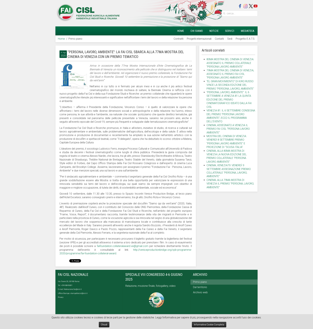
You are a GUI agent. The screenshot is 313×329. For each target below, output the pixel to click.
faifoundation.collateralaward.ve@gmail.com (122, 246)
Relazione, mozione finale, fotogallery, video (150, 285)
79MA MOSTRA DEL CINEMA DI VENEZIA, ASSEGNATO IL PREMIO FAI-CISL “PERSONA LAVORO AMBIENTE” (230, 74)
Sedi (229, 38)
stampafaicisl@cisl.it (79, 293)
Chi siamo (197, 30)
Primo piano (200, 281)
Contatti (219, 38)
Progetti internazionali (199, 38)
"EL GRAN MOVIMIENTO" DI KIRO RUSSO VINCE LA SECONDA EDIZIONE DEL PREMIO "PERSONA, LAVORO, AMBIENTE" (230, 85)
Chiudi (104, 324)
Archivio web (200, 292)
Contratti (178, 38)
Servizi (229, 30)
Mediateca (247, 30)
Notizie (214, 30)
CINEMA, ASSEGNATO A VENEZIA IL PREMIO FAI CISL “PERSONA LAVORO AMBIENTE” (228, 129)
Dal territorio (200, 287)
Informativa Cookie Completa (209, 324)
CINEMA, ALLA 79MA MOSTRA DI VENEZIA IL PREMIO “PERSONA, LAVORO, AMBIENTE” (230, 183)
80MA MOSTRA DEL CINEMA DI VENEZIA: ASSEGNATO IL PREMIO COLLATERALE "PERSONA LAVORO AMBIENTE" (230, 63)
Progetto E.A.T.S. (245, 38)
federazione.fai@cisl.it (73, 289)
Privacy (60, 297)
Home (180, 30)
